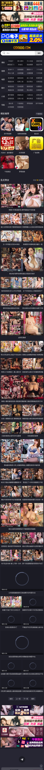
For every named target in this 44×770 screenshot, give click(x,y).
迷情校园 (11, 98)
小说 (3, 96)
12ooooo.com (22, 48)
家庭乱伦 (20, 95)
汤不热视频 (39, 103)
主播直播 (30, 73)
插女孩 (11, 103)
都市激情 (11, 95)
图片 (3, 88)
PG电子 (10, 61)
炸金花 (20, 65)
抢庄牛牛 (39, 65)
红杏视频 (11, 107)
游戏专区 (39, 61)
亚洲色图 (20, 86)
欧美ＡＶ (30, 69)
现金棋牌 (30, 65)
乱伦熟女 (30, 82)
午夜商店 (20, 103)
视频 (3, 71)
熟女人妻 (11, 73)
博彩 (3, 62)
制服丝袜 (11, 82)
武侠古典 (39, 95)
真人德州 (20, 61)
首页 (11, 699)
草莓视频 (30, 103)
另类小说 (20, 98)
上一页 (18, 699)
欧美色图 (30, 86)
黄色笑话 (30, 98)
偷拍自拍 (20, 78)
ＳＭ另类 (39, 73)
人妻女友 (30, 95)
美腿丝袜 (11, 90)
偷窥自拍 (11, 86)
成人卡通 (30, 78)
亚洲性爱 (11, 78)
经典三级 (20, 82)
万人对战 (30, 61)
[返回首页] (41, 766)
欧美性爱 (39, 78)
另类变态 (39, 82)
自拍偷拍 (20, 69)
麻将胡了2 (10, 65)
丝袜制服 (20, 73)
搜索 (39, 53)
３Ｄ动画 (39, 69)
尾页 (32, 699)
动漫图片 (39, 86)
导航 (3, 105)
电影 (3, 79)
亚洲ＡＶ (11, 69)
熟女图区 (30, 90)
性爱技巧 (39, 98)
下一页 (25, 699)
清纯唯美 (20, 90)
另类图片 (39, 90)
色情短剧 (20, 107)
